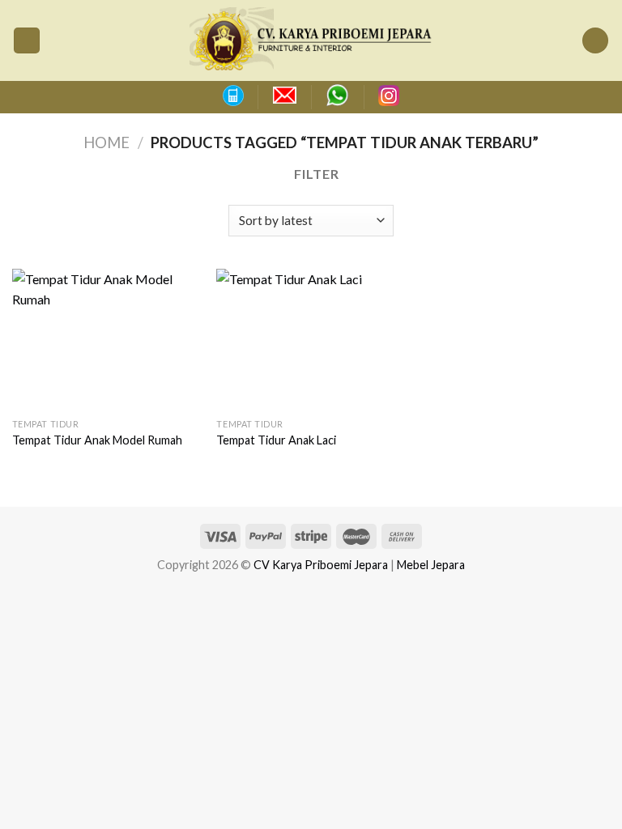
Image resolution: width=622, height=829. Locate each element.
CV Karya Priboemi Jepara (320, 565)
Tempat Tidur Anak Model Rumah (97, 440)
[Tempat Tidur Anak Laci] (310, 339)
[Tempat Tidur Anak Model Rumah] (106, 339)
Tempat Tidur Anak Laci (276, 440)
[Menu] (27, 41)
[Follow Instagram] (388, 95)
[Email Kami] (285, 95)
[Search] (595, 41)
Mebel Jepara (431, 565)
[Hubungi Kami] (232, 95)
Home (106, 142)
